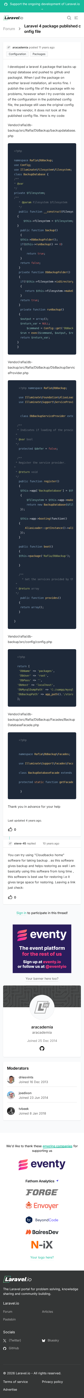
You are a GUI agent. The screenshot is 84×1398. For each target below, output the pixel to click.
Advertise (10, 1389)
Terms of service (15, 1382)
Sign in (21, 913)
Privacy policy (52, 1382)
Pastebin (9, 1319)
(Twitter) (14, 1340)
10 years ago (51, 843)
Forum (9, 28)
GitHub (13, 1348)
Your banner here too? (42, 978)
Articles (47, 1311)
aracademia (42, 1029)
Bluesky (53, 1340)
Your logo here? (42, 1257)
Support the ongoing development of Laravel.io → (44, 6)
